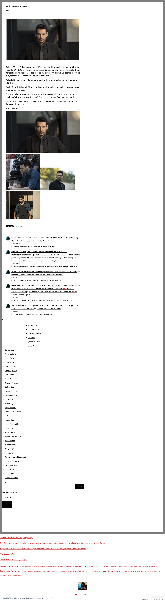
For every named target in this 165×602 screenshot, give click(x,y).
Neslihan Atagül (113, 571)
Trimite (7, 505)
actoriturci (13, 565)
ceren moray (105, 566)
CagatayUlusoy (90, 566)
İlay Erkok (20, 575)
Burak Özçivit (10, 358)
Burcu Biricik (9, 362)
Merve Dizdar (10, 441)
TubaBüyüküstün (11, 478)
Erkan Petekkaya (153, 566)
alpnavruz (29, 566)
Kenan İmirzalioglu (61, 571)
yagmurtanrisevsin (12, 575)
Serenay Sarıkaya (12, 461)
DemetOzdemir (11, 395)
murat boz (96, 571)
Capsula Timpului (11, 383)
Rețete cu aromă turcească (15, 457)
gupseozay (24, 571)
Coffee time (9, 387)
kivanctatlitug (10, 432)
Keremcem (9, 428)
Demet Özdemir (11, 391)
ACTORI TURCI (33, 325)
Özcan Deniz (33, 346)
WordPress (87, 594)
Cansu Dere (9, 379)
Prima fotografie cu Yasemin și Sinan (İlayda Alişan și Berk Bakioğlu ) (37, 275)
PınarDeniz (9, 453)
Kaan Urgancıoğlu (11, 424)
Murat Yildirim (103, 571)
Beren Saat (56, 566)
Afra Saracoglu (33, 329)
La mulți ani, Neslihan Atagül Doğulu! (13, 560)
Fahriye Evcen (16, 571)
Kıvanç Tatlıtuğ (78, 571)
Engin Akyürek (10, 408)
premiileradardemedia (146, 571)
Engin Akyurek (136, 566)
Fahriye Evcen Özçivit (13, 412)
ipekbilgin (41, 571)
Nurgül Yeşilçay (10, 449)
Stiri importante (11, 465)
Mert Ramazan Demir (13, 436)
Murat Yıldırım (10, 445)
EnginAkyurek (145, 566)
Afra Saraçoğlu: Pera (7, 554)
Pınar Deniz (154, 571)
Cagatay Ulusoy (11, 371)
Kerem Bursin (68, 571)
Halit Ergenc (9, 416)
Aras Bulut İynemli (34, 333)
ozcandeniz (137, 571)
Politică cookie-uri (40, 598)
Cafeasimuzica (10, 366)
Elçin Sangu (9, 403)
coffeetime (113, 566)
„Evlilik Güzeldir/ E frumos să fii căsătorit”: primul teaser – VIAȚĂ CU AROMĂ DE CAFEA (44, 272)
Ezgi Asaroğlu (5, 571)
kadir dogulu (47, 571)
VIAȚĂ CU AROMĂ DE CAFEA (16, 6)
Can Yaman (9, 375)
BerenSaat (62, 566)
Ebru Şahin (9, 399)
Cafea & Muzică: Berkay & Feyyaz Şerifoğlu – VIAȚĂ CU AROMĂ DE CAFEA (39, 238)
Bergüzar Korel (10, 354)
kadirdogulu (53, 571)
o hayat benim (123, 571)
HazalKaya (29, 571)
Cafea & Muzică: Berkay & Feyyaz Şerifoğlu (16, 538)
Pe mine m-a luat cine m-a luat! (49, 309)
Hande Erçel (9, 420)
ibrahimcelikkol (35, 571)
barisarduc (49, 566)
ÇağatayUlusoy (34, 342)
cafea (73, 566)
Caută (4, 482)
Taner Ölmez (10, 473)
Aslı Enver (31, 338)
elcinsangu (128, 566)
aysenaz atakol (41, 566)
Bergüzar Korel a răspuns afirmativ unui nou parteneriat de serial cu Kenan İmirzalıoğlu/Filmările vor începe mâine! (43, 549)
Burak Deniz (68, 566)
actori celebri (3, 566)
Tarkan (159, 571)
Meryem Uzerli (89, 571)
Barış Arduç (9, 350)
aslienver (34, 566)
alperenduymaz (23, 566)
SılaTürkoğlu (9, 469)
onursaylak (130, 571)
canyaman (97, 566)
